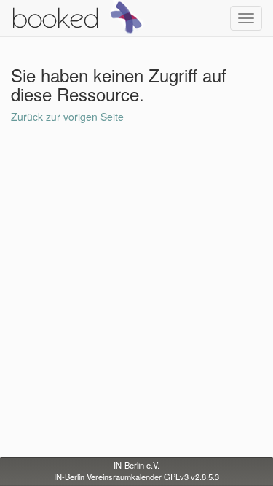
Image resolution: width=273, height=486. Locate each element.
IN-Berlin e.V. (136, 465)
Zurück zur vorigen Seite (67, 116)
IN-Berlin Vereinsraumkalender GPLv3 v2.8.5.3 (136, 476)
